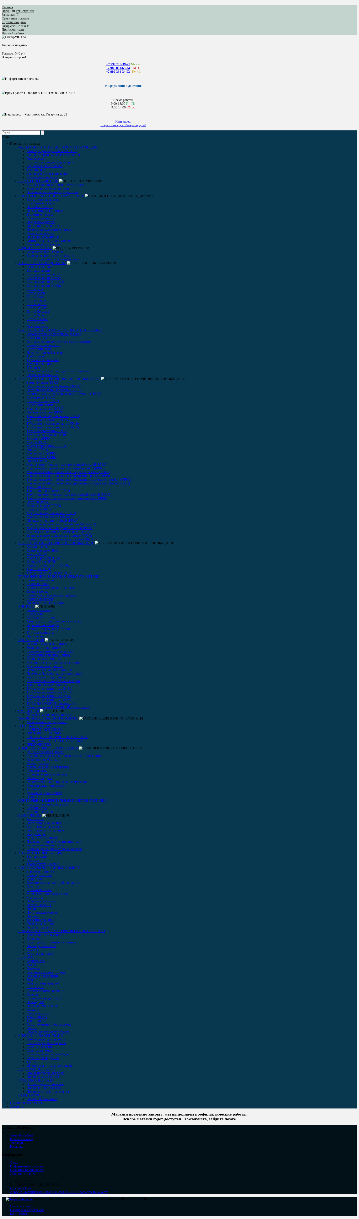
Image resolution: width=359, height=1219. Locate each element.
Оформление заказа (15, 26)
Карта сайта (18, 1213)
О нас (14, 1162)
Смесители (18, 1106)
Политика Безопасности (27, 1170)
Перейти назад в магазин (27, 1103)
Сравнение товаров (15, 18)
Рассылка (16, 1146)
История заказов (21, 1139)
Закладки (16, 1143)
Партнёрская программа (27, 1210)
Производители (13, 29)
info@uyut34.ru (20, 1188)
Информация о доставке (27, 1166)
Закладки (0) (10, 14)
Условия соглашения (24, 1173)
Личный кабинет (14, 33)
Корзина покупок (14, 22)
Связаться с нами (22, 1206)
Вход (5, 11)
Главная (7, 7)
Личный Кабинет (22, 1135)
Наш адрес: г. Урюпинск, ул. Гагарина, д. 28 (123, 123)
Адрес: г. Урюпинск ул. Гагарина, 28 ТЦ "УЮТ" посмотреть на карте (59, 1192)
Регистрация (25, 11)
